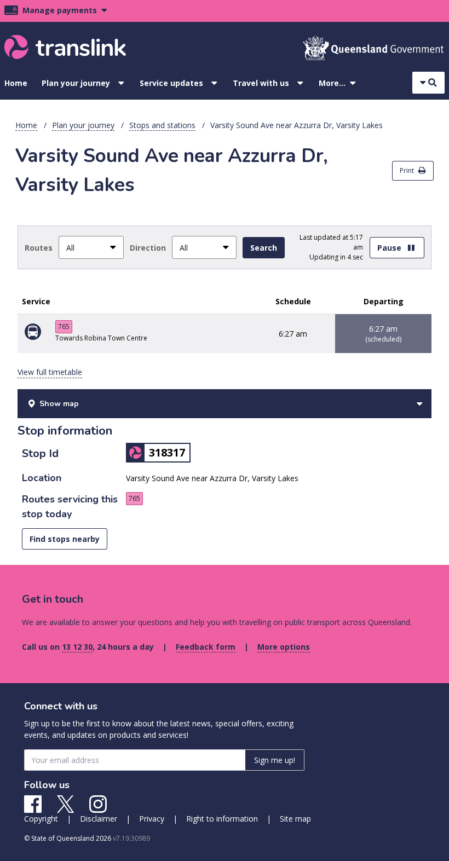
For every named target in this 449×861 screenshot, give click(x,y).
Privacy (151, 818)
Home (15, 83)
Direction (148, 247)
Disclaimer (98, 818)
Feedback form (205, 647)
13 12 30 (77, 647)
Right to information (222, 818)
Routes (39, 247)
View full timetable (50, 372)
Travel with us (261, 83)
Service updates (171, 83)
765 (64, 326)
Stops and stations (162, 125)
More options (283, 647)
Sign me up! (274, 760)
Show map (59, 403)
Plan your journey (76, 83)
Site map (295, 818)
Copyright (41, 818)
